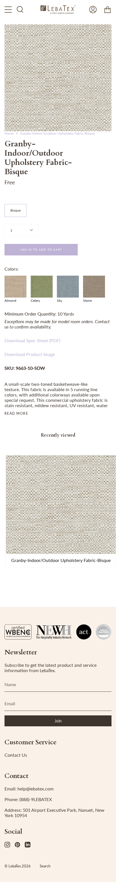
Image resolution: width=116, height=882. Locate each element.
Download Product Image (30, 354)
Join (58, 720)
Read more (16, 413)
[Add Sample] (12, 547)
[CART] (107, 9)
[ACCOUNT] (93, 9)
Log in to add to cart (41, 249)
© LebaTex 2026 (18, 866)
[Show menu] (9, 9)
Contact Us (16, 755)
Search (45, 866)
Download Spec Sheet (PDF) (32, 340)
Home (9, 133)
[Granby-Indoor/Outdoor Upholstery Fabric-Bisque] (61, 504)
